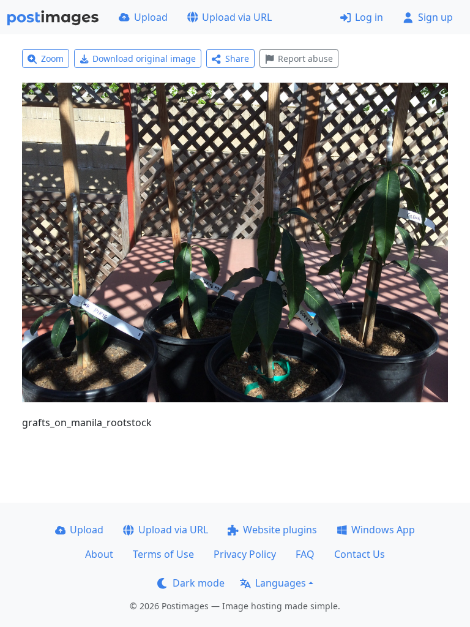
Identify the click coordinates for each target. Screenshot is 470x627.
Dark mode (199, 583)
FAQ (305, 554)
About (99, 554)
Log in (369, 17)
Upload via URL (237, 17)
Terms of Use (163, 554)
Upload (151, 17)
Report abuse (305, 58)
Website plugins (280, 529)
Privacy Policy (245, 554)
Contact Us (359, 554)
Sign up (435, 17)
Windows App (383, 529)
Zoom (52, 58)
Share (237, 58)
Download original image (144, 58)
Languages (280, 583)
